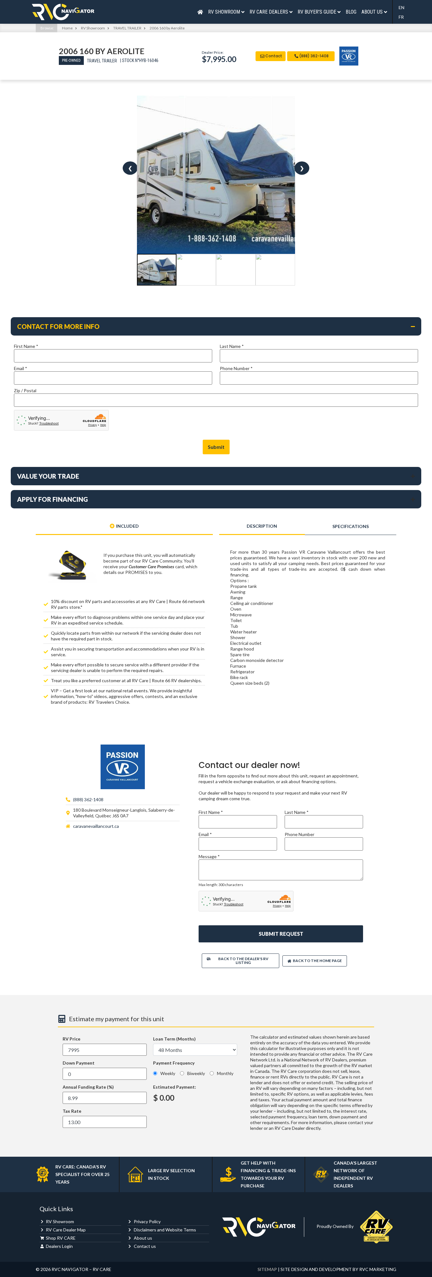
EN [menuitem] (401, 7)
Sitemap (267, 1269)
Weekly (167, 1073)
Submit (216, 447)
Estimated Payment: (174, 1087)
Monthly (225, 1073)
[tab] (124, 526)
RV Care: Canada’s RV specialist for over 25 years (82, 1174)
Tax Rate (72, 1111)
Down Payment (79, 1063)
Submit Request (281, 934)
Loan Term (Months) (174, 1039)
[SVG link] (63, 12)
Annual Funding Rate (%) (88, 1087)
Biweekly (196, 1073)
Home (67, 28)
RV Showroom (93, 28)
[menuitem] (403, 7)
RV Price (71, 1039)
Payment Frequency (173, 1063)
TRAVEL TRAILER (127, 28)
